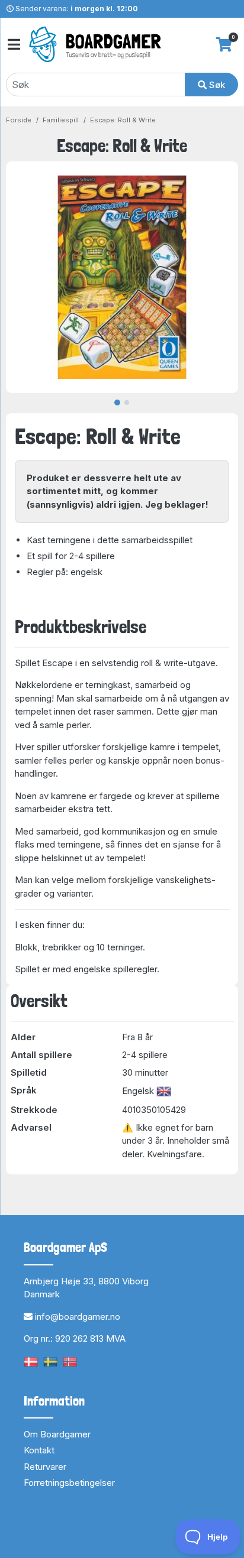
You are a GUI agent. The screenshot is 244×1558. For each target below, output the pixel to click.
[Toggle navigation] (13, 44)
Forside (18, 120)
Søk (216, 84)
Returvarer (45, 1466)
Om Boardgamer (57, 1434)
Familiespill (61, 120)
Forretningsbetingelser (69, 1482)
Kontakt (39, 1450)
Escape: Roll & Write (123, 120)
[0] (224, 44)
